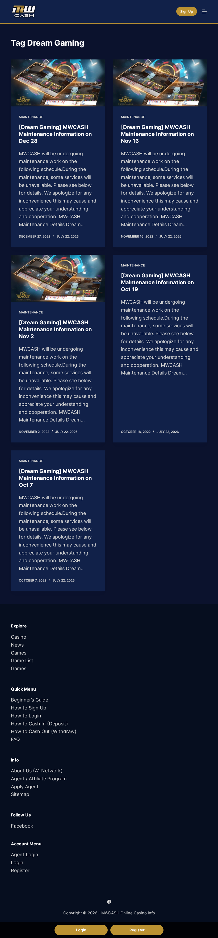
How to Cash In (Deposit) (39, 723)
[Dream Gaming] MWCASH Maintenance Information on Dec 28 (55, 134)
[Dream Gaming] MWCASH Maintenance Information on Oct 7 (55, 478)
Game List (22, 660)
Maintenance (31, 117)
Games (18, 653)
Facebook (22, 826)
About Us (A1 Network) (37, 770)
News (17, 645)
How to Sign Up (28, 708)
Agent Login (24, 854)
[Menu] (204, 11)
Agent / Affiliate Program (39, 778)
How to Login (26, 715)
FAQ (15, 739)
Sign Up (186, 11)
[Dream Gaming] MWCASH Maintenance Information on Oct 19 (157, 282)
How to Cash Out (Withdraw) (44, 731)
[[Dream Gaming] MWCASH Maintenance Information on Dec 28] (58, 82)
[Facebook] (109, 902)
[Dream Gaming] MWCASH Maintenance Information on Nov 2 (55, 329)
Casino (18, 637)
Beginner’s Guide (29, 700)
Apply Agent (25, 786)
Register (20, 870)
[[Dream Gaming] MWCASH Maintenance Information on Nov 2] (58, 278)
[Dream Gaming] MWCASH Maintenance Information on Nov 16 (157, 134)
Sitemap (20, 794)
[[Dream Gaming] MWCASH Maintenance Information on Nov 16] (160, 82)
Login (17, 862)
